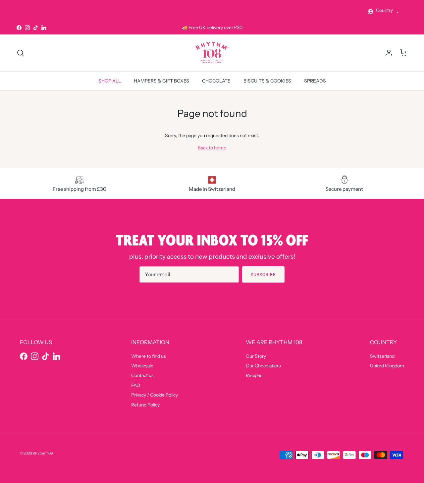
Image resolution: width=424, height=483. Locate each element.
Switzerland (382, 356)
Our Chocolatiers (263, 366)
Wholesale (142, 366)
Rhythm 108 (43, 453)
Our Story (256, 356)
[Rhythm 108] (212, 53)
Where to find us (148, 356)
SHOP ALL (109, 81)
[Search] (21, 53)
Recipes (254, 375)
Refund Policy (145, 405)
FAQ (135, 385)
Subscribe (263, 274)
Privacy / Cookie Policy (154, 395)
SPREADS (315, 81)
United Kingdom (387, 366)
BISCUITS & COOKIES (267, 81)
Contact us (142, 375)
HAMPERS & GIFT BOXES (161, 81)
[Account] (387, 53)
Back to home (212, 148)
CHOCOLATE (216, 81)
